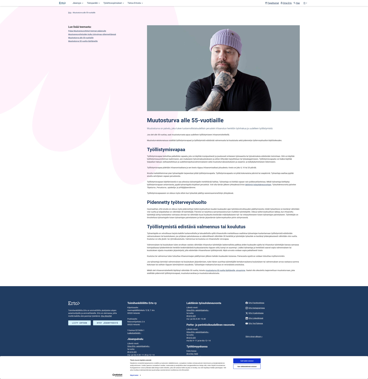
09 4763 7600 (192, 354)
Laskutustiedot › (134, 333)
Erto (69, 13)
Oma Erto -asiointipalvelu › (138, 346)
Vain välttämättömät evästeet (247, 366)
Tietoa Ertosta (134, 3)
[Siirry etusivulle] (62, 3)
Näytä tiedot (134, 375)
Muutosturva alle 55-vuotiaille (81, 38)
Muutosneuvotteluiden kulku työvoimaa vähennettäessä (92, 34)
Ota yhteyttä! (106, 316)
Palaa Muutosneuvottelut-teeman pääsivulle (87, 31)
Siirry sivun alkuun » (254, 336)
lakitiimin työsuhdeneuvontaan (258, 185)
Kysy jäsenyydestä (107, 323)
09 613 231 (132, 352)
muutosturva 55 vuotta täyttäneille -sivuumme (225, 270)
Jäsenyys (77, 3)
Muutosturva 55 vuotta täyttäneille (83, 41)
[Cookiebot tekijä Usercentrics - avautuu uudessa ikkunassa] (117, 375)
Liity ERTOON (79, 323)
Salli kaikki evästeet (246, 361)
